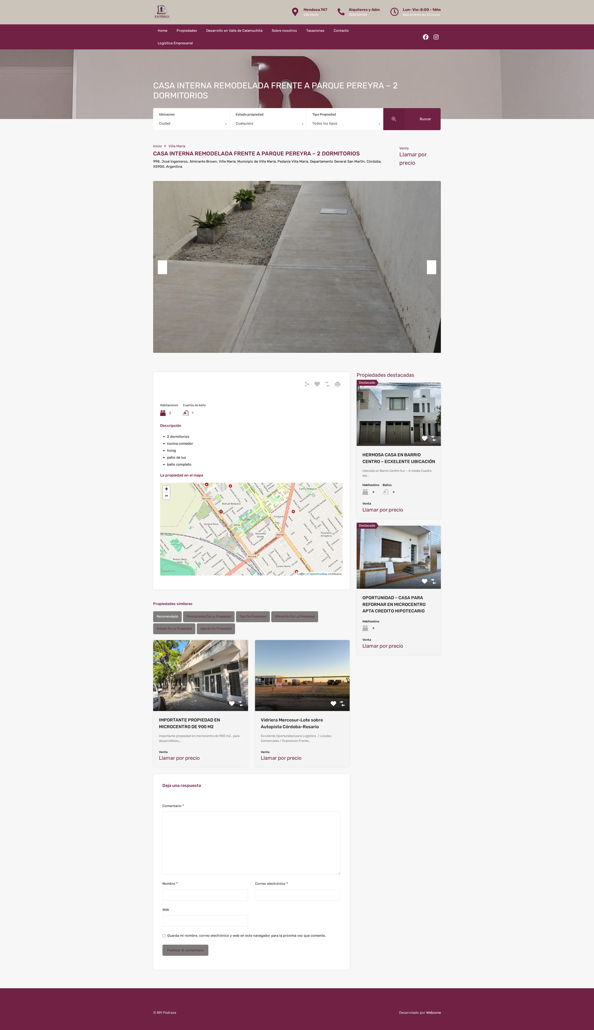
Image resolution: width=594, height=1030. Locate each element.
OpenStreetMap (318, 574)
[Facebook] (426, 37)
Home (162, 31)
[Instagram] (436, 37)
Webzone (433, 1013)
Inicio (157, 146)
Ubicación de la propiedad (295, 616)
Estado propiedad (250, 114)
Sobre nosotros (284, 31)
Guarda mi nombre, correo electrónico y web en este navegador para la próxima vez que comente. (246, 935)
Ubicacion (167, 114)
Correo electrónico (271, 884)
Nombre (170, 884)
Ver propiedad (201, 697)
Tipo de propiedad (252, 616)
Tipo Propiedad (324, 114)
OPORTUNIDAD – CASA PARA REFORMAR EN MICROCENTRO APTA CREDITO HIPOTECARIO (394, 604)
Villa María (176, 146)
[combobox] (191, 124)
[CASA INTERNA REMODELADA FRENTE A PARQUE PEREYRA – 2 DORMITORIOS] (251, 522)
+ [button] (166, 489)
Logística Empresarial (175, 43)
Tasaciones (315, 31)
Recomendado (167, 616)
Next (431, 267)
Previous (162, 267)
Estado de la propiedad (174, 629)
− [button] (166, 496)
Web (165, 910)
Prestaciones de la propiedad (209, 616)
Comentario (173, 806)
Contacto (341, 31)
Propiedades (187, 31)
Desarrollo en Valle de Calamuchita (234, 31)
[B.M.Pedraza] (162, 12)
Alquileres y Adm (364, 9)
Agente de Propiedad (216, 629)
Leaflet (301, 574)
